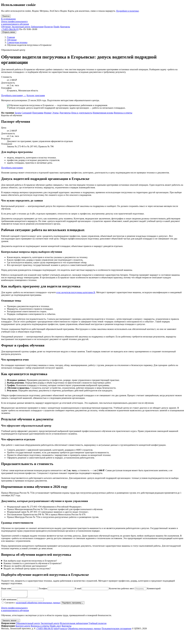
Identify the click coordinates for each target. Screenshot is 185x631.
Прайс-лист (55, 626)
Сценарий (27, 113)
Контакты (65, 26)
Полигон (48, 26)
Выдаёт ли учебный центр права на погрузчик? (27, 568)
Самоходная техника (17, 42)
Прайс (56, 26)
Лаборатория (37, 26)
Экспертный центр (20, 26)
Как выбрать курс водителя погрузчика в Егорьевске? (30, 560)
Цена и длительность (81, 113)
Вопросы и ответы (123, 113)
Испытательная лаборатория (74, 623)
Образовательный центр (28, 623)
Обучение (6, 26)
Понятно (6, 16)
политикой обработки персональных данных (38, 602)
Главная (11, 37)
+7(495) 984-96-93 (10, 29)
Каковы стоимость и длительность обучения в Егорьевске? (33, 563)
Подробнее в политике (127, 11)
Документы (65, 113)
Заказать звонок (10, 620)
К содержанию (8, 19)
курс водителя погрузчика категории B (75, 292)
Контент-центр (22, 626)
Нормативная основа (103, 113)
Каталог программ (36, 95)
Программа (37, 113)
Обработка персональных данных (84, 628)
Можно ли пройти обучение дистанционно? (25, 566)
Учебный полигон (97, 623)
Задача (18, 113)
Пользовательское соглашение (116, 628)
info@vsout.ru (60, 628)
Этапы (55, 113)
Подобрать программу (13, 95)
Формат (48, 113)
